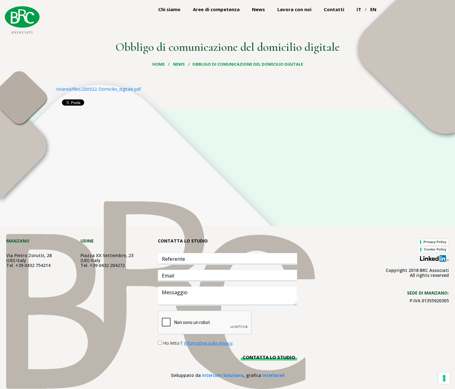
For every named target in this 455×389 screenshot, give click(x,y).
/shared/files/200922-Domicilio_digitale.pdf (98, 89)
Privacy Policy (434, 242)
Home (159, 64)
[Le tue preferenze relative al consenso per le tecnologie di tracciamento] (444, 378)
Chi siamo (169, 9)
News (258, 9)
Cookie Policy (435, 249)
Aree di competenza (216, 9)
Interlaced (273, 375)
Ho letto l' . (198, 343)
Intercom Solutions (223, 375)
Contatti (334, 9)
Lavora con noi (294, 9)
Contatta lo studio (269, 357)
